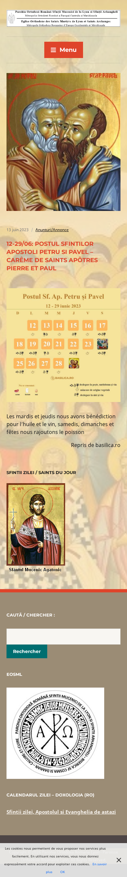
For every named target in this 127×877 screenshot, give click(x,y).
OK (62, 872)
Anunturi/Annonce (52, 229)
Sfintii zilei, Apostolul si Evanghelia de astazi (61, 812)
